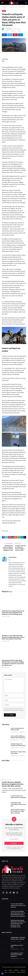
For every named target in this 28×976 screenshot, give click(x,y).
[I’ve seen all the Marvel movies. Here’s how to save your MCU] (5, 905)
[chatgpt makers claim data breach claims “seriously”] (5, 939)
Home (10, 6)
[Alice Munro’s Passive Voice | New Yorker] (5, 753)
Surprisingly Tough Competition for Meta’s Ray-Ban (18, 804)
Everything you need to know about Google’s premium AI (17, 954)
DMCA (6, 972)
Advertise (17, 970)
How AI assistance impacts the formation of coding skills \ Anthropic (18, 811)
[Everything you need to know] (5, 946)
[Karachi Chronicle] (14, 2)
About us (11, 970)
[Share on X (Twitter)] (9, 34)
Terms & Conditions (21, 972)
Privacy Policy (13, 848)
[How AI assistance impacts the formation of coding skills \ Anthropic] (5, 811)
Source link (5, 531)
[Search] (26, 2)
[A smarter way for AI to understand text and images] (5, 797)
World (3, 10)
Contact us (22, 970)
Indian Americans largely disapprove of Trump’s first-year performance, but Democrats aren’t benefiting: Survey (13, 612)
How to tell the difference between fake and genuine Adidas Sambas (18, 737)
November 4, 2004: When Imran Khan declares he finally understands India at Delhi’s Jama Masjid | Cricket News (13, 637)
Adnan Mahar (9, 28)
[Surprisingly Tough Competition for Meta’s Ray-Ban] (5, 804)
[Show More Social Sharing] (24, 34)
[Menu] (2, 2)
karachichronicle (22, 967)
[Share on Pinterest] (15, 34)
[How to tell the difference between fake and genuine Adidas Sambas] (5, 737)
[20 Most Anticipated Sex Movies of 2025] (5, 729)
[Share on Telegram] (20, 34)
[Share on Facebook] (4, 34)
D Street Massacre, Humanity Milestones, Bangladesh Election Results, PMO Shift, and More (12, 784)
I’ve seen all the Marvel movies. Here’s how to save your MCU (18, 905)
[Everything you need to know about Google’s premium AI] (5, 954)
